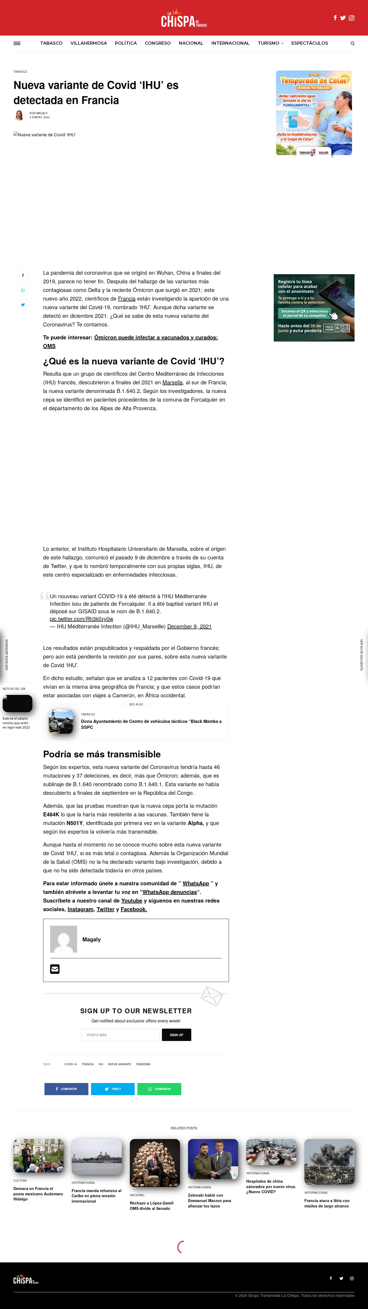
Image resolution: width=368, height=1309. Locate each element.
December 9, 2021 (189, 626)
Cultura (20, 1180)
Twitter (105, 909)
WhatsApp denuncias (170, 892)
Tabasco (20, 71)
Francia (127, 298)
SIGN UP (176, 1034)
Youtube (131, 900)
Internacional (84, 1183)
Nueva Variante (119, 1064)
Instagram (80, 909)
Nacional (137, 1195)
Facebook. (134, 909)
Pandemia (143, 1064)
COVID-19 (70, 1064)
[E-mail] (55, 971)
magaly (42, 113)
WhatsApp (196, 883)
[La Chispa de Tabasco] (183, 17)
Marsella (172, 382)
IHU (101, 1064)
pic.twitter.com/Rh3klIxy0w (81, 618)
